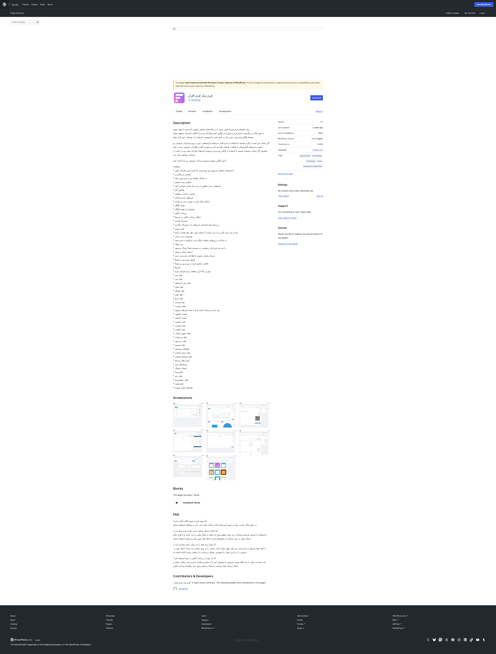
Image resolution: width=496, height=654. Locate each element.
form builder (317, 156)
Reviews (192, 111)
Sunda (37, 640)
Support (319, 111)
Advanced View (285, 173)
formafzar (196, 100)
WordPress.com (400, 616)
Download (316, 98)
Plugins (109, 624)
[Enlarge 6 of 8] (234, 458)
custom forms (305, 156)
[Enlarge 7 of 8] (267, 406)
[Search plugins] (37, 22)
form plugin (311, 161)
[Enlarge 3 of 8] (200, 458)
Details (179, 111)
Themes (109, 620)
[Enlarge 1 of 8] (200, 406)
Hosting (13, 624)
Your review (283, 196)
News (12, 620)
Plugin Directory (17, 13)
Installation (207, 111)
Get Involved (302, 616)
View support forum (287, 218)
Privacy (13, 628)
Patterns (109, 628)
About (13, 616)
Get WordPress (484, 4)
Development (225, 111)
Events (300, 620)
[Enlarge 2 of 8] (200, 432)
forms (319, 161)
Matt (396, 620)
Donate (301, 624)
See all (320, 196)
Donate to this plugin (288, 243)
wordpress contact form (312, 166)
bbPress (397, 624)
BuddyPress (399, 628)
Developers (207, 624)
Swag (300, 628)
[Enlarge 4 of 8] (234, 406)
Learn (204, 616)
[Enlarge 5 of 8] (234, 433)
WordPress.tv (208, 628)
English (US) (318, 150)
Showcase (110, 616)
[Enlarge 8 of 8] (267, 433)
